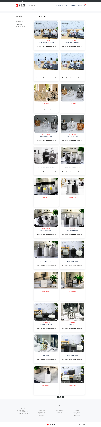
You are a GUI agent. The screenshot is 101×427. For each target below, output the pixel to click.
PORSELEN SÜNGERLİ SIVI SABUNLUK (72, 42)
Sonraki (63, 397)
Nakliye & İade (42, 410)
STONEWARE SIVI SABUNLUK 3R (46, 230)
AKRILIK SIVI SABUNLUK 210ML (46, 136)
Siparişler (77, 410)
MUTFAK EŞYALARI (41, 10)
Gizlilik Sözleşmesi (41, 412)
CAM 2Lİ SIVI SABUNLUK (46, 105)
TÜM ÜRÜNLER (33, 10)
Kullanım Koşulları (41, 413)
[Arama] (29, 5)
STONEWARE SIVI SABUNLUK (72, 230)
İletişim (41, 417)
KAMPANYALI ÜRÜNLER (20, 28)
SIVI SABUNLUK (46, 293)
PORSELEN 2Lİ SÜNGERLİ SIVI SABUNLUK (46, 42)
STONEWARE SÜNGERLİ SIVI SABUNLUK (46, 167)
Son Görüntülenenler (59, 410)
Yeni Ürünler (59, 412)
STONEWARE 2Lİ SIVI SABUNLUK (72, 199)
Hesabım (77, 409)
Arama (59, 409)
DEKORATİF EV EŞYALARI (66, 10)
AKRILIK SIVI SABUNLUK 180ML (72, 105)
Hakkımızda (41, 415)
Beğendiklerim (77, 415)
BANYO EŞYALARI (55, 10)
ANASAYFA (18, 12)
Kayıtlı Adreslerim (76, 412)
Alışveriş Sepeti (77, 413)
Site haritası (41, 409)
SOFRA (48, 10)
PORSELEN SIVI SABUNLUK (46, 73)
